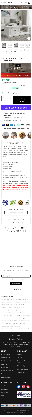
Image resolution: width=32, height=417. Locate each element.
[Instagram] (23, 386)
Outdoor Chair (25, 302)
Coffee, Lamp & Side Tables (14, 50)
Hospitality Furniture (7, 361)
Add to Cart (8, 257)
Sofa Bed (3, 326)
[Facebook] (18, 386)
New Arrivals (4, 364)
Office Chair (4, 304)
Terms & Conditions (22, 369)
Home (3, 50)
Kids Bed (17, 320)
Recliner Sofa (5, 320)
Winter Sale (4, 367)
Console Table (21, 310)
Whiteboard (23, 312)
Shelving (12, 320)
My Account (4, 392)
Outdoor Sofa (17, 302)
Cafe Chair (27, 329)
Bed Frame (10, 326)
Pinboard (3, 315)
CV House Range (6, 377)
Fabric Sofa (17, 326)
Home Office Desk (6, 307)
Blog (2, 395)
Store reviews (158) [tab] (23, 270)
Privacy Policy (21, 366)
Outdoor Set (20, 304)
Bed (23, 323)
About (3, 386)
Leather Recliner (19, 329)
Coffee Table (12, 304)
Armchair (9, 315)
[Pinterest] (28, 386)
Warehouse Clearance (7, 370)
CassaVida (6, 55)
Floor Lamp (4, 318)
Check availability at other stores (12, 120)
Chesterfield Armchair (7, 329)
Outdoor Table (5, 312)
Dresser (12, 312)
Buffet (3, 302)
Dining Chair (4, 310)
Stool (27, 310)
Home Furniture (5, 354)
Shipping (3, 82)
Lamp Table (12, 323)
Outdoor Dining (25, 320)
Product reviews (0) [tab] (9, 270)
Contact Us (4, 389)
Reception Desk (13, 318)
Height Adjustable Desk (23, 315)
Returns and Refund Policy (22, 361)
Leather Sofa (12, 310)
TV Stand (3, 299)
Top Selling (4, 374)
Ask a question (16, 222)
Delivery (19, 357)
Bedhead (21, 307)
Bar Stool (15, 299)
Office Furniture (5, 357)
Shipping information (16, 219)
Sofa (14, 315)
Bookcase (18, 323)
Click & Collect (21, 372)
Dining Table (9, 302)
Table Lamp (21, 318)
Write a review (16, 283)
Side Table (15, 307)
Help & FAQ (20, 354)
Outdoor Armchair (23, 299)
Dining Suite (4, 323)
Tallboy (17, 312)
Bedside (9, 299)
